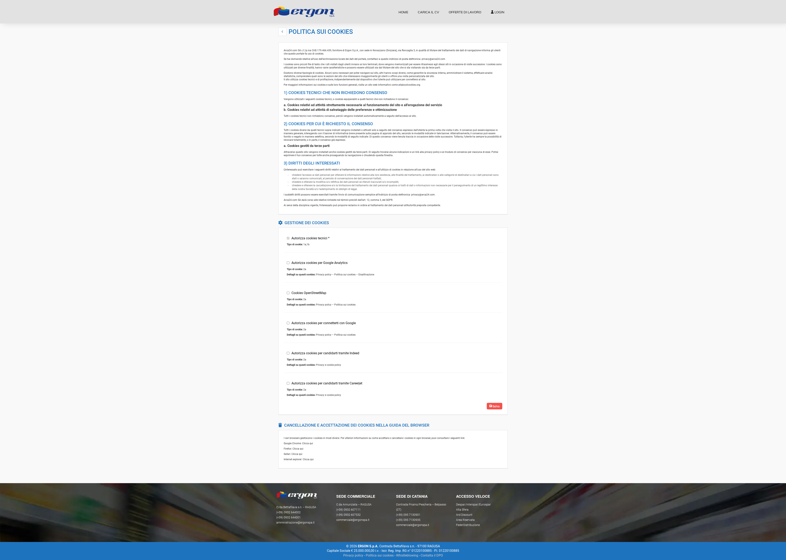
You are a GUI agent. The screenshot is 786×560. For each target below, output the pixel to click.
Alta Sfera (462, 509)
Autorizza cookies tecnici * (310, 238)
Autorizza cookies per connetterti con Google (323, 323)
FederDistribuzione (468, 525)
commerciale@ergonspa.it (352, 519)
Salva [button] (496, 406)
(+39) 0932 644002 (288, 512)
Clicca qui (307, 443)
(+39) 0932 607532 (348, 514)
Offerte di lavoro (465, 12)
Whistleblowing (407, 555)
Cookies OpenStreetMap (308, 293)
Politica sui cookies (345, 274)
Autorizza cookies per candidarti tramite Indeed (325, 353)
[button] (282, 32)
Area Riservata (465, 519)
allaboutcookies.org (409, 84)
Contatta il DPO (432, 555)
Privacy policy (323, 274)
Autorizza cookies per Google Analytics (319, 263)
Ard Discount (464, 514)
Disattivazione (366, 274)
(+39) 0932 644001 (288, 517)
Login (499, 12)
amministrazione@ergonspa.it (295, 522)
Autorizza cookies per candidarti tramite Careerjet (326, 383)
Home (403, 12)
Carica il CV (428, 12)
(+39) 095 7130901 (408, 514)
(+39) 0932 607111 (348, 509)
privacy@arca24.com (433, 59)
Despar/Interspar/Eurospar (473, 504)
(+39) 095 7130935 (408, 519)
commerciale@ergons (410, 525)
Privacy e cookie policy (328, 364)
